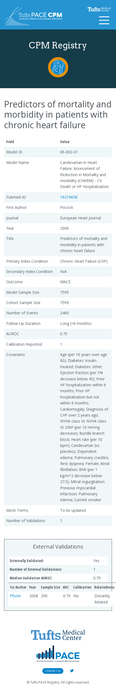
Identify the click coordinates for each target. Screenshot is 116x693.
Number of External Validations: (36, 569)
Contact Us (52, 671)
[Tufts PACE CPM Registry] (33, 16)
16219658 (68, 197)
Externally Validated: (27, 560)
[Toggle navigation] (104, 20)
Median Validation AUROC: (31, 577)
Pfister (15, 595)
